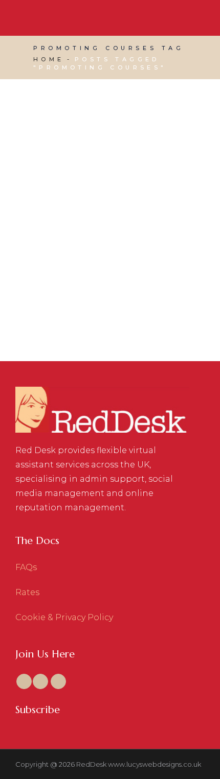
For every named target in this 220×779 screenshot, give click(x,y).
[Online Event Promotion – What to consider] (110, 156)
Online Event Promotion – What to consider (106, 284)
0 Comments (124, 251)
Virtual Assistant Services (86, 237)
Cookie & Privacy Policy (64, 617)
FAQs (26, 567)
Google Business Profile (131, 224)
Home (48, 59)
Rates (27, 592)
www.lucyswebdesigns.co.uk (154, 764)
